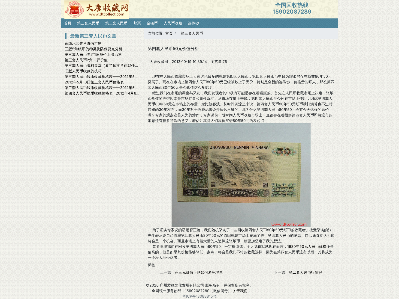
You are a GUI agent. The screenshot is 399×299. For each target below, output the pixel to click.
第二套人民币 (116, 23)
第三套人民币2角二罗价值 (86, 60)
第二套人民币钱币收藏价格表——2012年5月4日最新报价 (112, 87)
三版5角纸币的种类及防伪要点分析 (93, 49)
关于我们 (240, 290)
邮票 (137, 23)
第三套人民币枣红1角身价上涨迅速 (93, 54)
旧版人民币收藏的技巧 (83, 71)
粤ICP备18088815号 (199, 296)
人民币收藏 (173, 23)
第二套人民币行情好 (305, 272)
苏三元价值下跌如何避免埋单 (199, 272)
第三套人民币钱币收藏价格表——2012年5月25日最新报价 (113, 76)
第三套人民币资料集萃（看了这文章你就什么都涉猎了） (111, 65)
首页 (67, 23)
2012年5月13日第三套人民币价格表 (94, 82)
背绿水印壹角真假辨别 (83, 43)
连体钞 (193, 23)
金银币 (152, 23)
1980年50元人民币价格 (306, 246)
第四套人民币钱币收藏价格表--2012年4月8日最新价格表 (111, 93)
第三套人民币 (88, 23)
